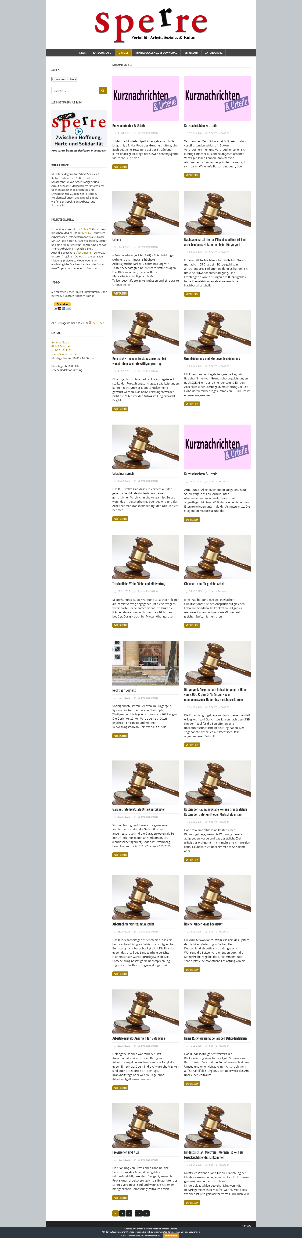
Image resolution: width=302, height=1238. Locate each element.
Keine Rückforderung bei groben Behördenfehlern (215, 1038)
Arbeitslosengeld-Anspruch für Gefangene (138, 1038)
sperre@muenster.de (64, 354)
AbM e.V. (86, 229)
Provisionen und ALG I (126, 1152)
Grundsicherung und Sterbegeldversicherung (212, 358)
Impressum (191, 52)
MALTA (86, 233)
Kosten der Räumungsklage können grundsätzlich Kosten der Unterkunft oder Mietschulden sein (215, 811)
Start (83, 52)
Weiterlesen (120, 167)
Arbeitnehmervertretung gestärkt (133, 924)
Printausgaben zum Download (156, 52)
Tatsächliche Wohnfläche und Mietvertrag (138, 583)
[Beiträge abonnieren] (90, 323)
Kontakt (246, 1225)
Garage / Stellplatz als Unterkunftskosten (138, 809)
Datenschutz (213, 52)
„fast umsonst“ (84, 252)
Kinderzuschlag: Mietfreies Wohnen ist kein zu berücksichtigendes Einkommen (213, 1154)
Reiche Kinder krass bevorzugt (203, 924)
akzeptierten (171, 1235)
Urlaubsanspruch (123, 473)
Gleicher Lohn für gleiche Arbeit (204, 583)
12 (138, 1213)
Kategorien (101, 52)
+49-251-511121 (61, 350)
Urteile (123, 52)
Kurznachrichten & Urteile (128, 125)
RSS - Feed (98, 323)
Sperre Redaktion (148, 133)
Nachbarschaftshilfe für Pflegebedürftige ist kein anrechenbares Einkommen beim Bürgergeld (215, 242)
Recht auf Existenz (124, 690)
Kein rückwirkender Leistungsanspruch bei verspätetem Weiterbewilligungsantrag (139, 361)
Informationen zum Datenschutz (145, 1235)
